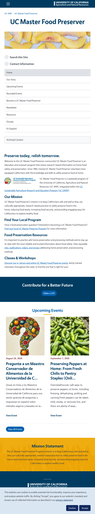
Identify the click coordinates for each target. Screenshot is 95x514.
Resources (11, 114)
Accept (85, 508)
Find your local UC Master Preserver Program (25, 228)
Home (9, 72)
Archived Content (15, 139)
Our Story (11, 79)
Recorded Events (14, 93)
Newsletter (11, 107)
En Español (11, 128)
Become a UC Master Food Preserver (23, 100)
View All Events (15, 429)
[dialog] (47, 500)
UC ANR (8, 13)
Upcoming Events (14, 86)
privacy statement (64, 500)
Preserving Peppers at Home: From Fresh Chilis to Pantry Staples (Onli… (68, 371)
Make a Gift (49, 293)
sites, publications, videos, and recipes (22, 247)
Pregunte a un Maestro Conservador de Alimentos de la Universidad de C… (25, 371)
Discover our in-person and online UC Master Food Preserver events (36, 262)
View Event (11, 415)
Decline (72, 508)
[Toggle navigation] (8, 4)
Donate (9, 121)
